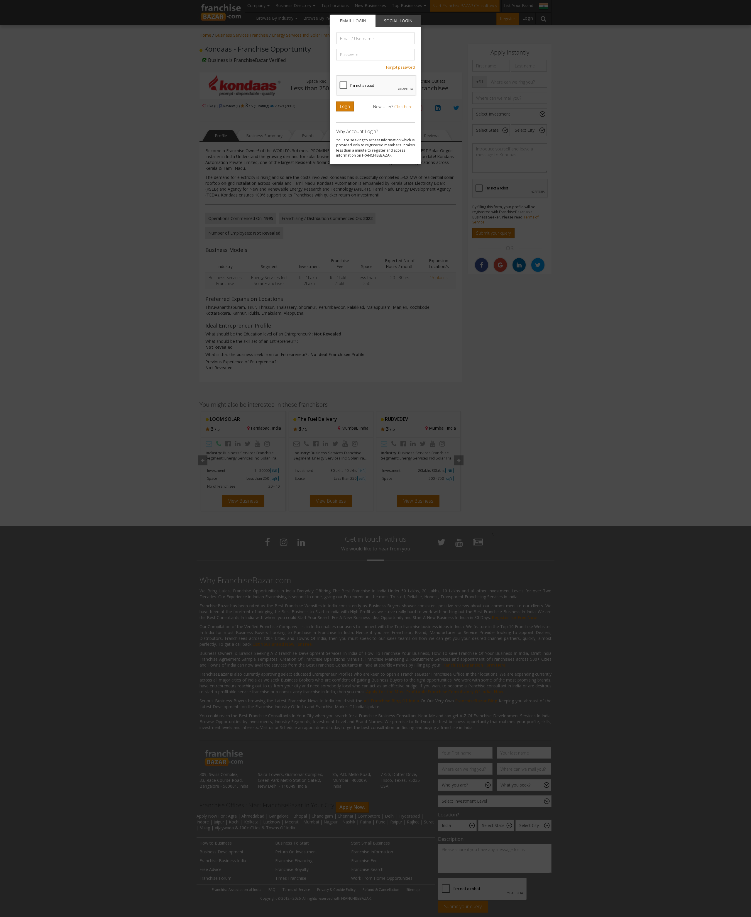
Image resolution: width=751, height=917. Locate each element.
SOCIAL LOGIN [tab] (398, 20)
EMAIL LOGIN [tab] (353, 20)
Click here (403, 106)
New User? (392, 106)
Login (345, 106)
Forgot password (400, 67)
